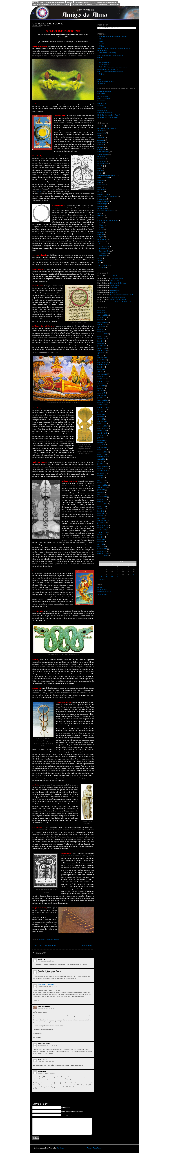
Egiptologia (101, 156)
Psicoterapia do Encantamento (107, 220)
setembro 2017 (102, 381)
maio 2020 (100, 343)
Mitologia (56, 939)
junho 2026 (101, 310)
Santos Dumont (102, 239)
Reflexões (100, 234)
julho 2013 (100, 475)
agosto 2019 (101, 353)
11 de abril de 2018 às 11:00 (46, 1008)
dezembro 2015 (102, 426)
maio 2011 (100, 516)
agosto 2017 (101, 383)
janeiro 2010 (101, 551)
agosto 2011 (101, 509)
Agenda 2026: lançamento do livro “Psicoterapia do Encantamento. (96, 2)
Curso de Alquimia (105, 62)
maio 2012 (100, 492)
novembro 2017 (102, 376)
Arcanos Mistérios (103, 108)
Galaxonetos (103, 244)
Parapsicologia (102, 204)
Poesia (99, 213)
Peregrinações (102, 208)
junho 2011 (101, 513)
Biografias (100, 147)
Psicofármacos (104, 64)
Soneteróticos (103, 253)
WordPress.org (102, 594)
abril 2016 (100, 419)
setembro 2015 (102, 433)
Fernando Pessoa (103, 163)
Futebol (99, 168)
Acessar (100, 587)
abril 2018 (100, 372)
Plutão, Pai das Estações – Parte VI (108, 115)
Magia (99, 187)
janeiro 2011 (101, 523)
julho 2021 (100, 329)
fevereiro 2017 (102, 395)
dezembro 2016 (102, 400)
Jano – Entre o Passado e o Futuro (45, 945)
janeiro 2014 (101, 464)
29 (106, 577)
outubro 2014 (101, 454)
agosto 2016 (101, 409)
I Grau (101, 39)
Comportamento (102, 154)
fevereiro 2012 (102, 497)
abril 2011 (100, 518)
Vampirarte (100, 105)
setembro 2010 (102, 532)
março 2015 (101, 445)
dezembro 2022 (102, 315)
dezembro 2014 (102, 452)
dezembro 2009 (102, 553)
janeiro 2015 (101, 449)
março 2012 (101, 494)
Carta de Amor (102, 103)
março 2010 (101, 546)
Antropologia (101, 133)
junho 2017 (101, 386)
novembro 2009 (102, 556)
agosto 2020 (101, 339)
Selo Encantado (102, 96)
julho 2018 (100, 367)
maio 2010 (100, 542)
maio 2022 (100, 320)
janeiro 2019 (101, 360)
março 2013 (101, 480)
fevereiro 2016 (102, 421)
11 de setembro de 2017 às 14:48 (47, 986)
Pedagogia (101, 206)
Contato (69, 2)
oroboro (39, 191)
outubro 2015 (101, 431)
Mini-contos (101, 189)
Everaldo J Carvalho (46, 985)
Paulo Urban (46, 25)
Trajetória (102, 74)
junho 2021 (101, 331)
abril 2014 (100, 461)
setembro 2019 (102, 350)
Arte (98, 135)
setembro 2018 (102, 365)
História (99, 173)
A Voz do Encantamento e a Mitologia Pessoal (47, 4)
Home (35, 2)
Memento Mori (102, 110)
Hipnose (100, 171)
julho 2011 (100, 511)
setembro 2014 (102, 457)
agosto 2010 (101, 535)
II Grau (101, 41)
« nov (99, 579)
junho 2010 (101, 539)
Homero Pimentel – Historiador (107, 175)
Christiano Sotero (103, 152)
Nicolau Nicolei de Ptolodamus (107, 197)
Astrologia (100, 140)
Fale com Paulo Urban (94, 1148)
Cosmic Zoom (114, 285)
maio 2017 (100, 388)
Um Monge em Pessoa (104, 113)
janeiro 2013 (101, 483)
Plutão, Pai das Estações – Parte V (108, 117)
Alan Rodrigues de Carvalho (106, 128)
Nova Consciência (103, 201)
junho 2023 (101, 313)
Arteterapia (101, 138)
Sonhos (99, 258)
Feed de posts (102, 589)
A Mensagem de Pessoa (117, 297)
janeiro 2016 (101, 423)
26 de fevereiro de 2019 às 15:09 (47, 1045)
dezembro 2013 (102, 466)
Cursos (67, 4)
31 (117, 577)
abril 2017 (100, 391)
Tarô (98, 263)
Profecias (100, 215)
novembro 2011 (102, 504)
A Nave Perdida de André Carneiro (121, 302)
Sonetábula (103, 249)
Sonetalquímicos (104, 251)
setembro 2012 (102, 487)
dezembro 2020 (102, 334)
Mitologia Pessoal (103, 194)
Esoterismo (49, 939)
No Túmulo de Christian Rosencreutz (121, 295)
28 (101, 577)
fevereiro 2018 (102, 374)
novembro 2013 (102, 468)
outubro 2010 (101, 530)
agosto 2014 (101, 459)
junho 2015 (101, 440)
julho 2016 (100, 412)
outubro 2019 (101, 348)
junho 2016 (101, 414)
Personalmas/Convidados (105, 81)
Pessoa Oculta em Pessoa (118, 299)
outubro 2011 (101, 506)
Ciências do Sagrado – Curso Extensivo (107, 4)
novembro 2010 (102, 527)
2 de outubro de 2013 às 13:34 (46, 961)
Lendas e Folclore (103, 178)
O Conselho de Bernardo (118, 283)
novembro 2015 (102, 428)
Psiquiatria (100, 232)
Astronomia (101, 142)
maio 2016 (100, 416)
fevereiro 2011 (102, 520)
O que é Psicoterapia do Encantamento (52, 2)
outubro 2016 (101, 405)
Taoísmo (100, 260)
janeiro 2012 (101, 499)
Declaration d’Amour (104, 98)
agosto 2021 (101, 327)
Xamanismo (101, 267)
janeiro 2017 (101, 398)
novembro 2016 (102, 402)
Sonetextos (101, 83)
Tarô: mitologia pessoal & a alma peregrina (113, 67)
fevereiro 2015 (102, 447)
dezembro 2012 (102, 485)
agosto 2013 (101, 473)
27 (133, 574)
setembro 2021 (102, 324)
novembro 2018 (102, 362)
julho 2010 (100, 537)
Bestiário (42, 939)
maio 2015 (100, 442)
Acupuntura (101, 126)
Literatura (100, 180)
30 (112, 577)
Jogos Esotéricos (86, 945)
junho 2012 (101, 490)
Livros (99, 79)
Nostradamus (101, 199)
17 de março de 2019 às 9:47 (46, 1061)
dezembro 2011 (102, 501)
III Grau (101, 44)
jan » (103, 579)
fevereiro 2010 (102, 549)
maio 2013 (100, 478)
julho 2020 (100, 341)
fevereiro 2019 (102, 357)
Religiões (100, 237)
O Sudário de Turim (119, 276)
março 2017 (101, 393)
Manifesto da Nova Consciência (82, 4)
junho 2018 (101, 369)
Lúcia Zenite (101, 185)
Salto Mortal (101, 101)
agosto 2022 (101, 317)
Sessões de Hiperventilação (108, 53)
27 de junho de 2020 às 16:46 (46, 1073)
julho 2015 (100, 438)
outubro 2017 (101, 379)
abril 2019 (100, 355)
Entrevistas (101, 159)
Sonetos (100, 241)
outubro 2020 (101, 336)
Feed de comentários (104, 592)
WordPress (61, 1148)
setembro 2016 (102, 407)
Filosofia (100, 166)
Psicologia (100, 218)
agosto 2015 (101, 435)
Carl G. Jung (101, 149)
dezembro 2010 (102, 525)
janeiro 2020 (101, 346)
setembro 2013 (102, 471)
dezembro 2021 (102, 322)
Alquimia (100, 130)
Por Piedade (101, 94)
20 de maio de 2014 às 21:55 (46, 973)
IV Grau (101, 46)
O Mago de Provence (104, 91)
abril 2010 (100, 544)
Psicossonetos (104, 246)
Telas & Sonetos (102, 265)
